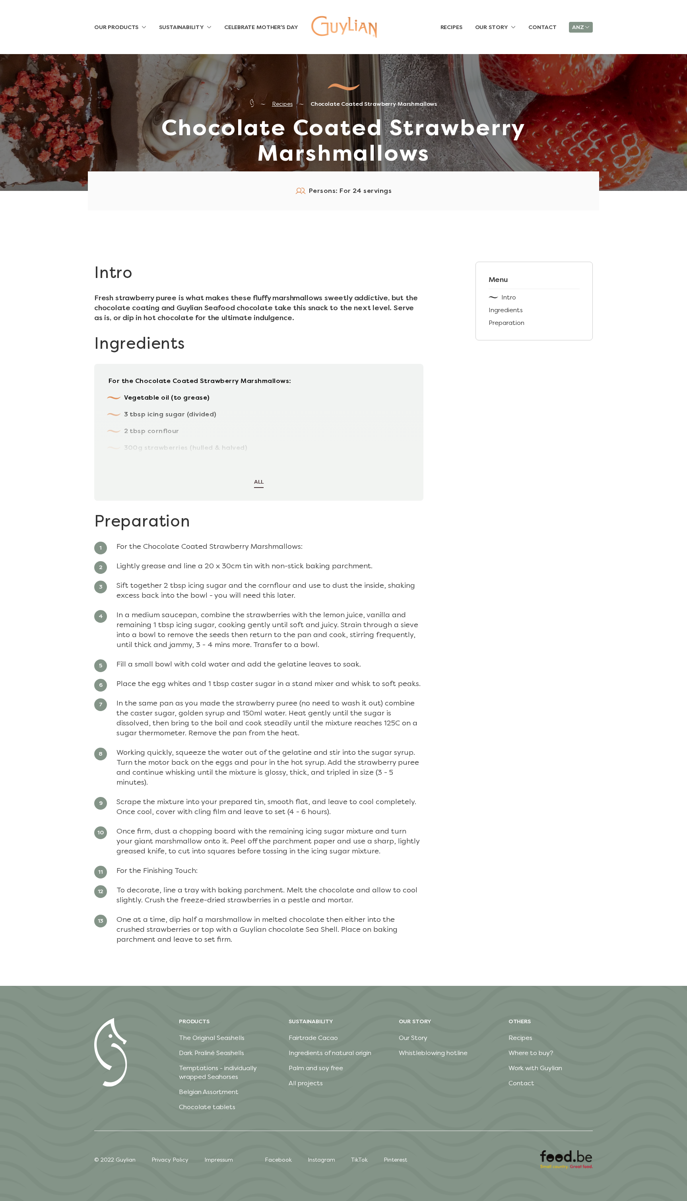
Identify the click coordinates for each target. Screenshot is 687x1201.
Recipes (282, 104)
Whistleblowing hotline (433, 1053)
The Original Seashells (212, 1038)
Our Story (413, 1038)
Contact (521, 1083)
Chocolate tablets (207, 1107)
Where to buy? (530, 1053)
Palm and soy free (316, 1068)
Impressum (218, 1159)
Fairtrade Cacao (313, 1038)
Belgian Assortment (209, 1092)
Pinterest (395, 1159)
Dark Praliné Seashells (211, 1053)
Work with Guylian (535, 1068)
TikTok (359, 1159)
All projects (306, 1083)
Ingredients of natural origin (330, 1053)
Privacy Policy (169, 1159)
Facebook (278, 1159)
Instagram (321, 1159)
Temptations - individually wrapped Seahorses (218, 1072)
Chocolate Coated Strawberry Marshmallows (374, 104)
